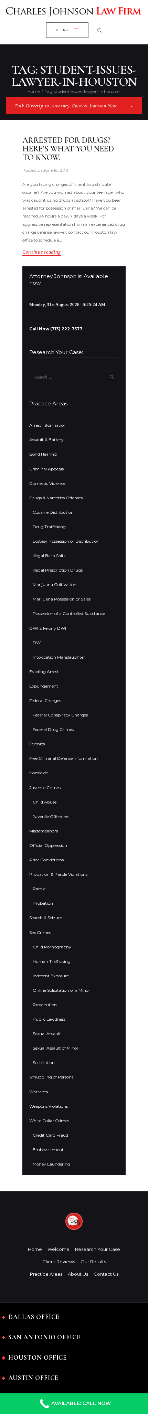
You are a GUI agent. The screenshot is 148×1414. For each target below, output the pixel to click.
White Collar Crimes (49, 1120)
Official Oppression (48, 845)
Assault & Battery (46, 439)
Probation (43, 903)
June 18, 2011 (55, 170)
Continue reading (41, 252)
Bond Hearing (43, 454)
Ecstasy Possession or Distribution (66, 541)
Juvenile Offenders (51, 816)
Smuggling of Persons (51, 1077)
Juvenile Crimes (45, 787)
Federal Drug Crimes (53, 729)
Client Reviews (58, 1261)
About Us (78, 1274)
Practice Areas (46, 1274)
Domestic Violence (47, 483)
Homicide (38, 772)
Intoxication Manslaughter (59, 657)
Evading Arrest (44, 671)
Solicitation (44, 1062)
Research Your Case (97, 1249)
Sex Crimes (40, 932)
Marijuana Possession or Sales (62, 599)
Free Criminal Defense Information (63, 758)
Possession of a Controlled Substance (69, 613)
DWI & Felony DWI (47, 628)
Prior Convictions (46, 859)
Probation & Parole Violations (58, 874)
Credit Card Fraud (50, 1135)
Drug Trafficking (49, 526)
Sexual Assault (47, 1033)
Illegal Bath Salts (49, 555)
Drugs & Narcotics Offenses (56, 497)
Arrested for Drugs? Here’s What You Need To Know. (68, 149)
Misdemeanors (43, 830)
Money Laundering (51, 1164)
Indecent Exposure (51, 975)
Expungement (43, 686)
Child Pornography (52, 946)
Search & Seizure (45, 917)
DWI (37, 642)
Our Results (93, 1261)
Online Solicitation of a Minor (61, 990)
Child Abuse (44, 802)
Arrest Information (47, 425)
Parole (39, 888)
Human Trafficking (52, 961)
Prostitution (45, 1004)
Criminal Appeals (46, 468)
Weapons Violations (48, 1106)
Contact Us (106, 1274)
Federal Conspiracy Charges (60, 714)
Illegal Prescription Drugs (58, 570)
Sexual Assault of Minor (55, 1048)
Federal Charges (45, 700)
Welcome (58, 1249)
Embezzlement (48, 1149)
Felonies (37, 743)
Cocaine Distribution (53, 512)
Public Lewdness (49, 1019)
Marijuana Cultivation (54, 584)
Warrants (38, 1091)
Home (34, 91)
